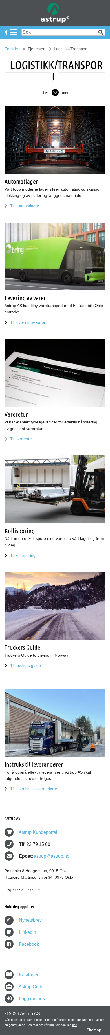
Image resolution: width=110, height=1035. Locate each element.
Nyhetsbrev (24, 920)
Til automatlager (24, 205)
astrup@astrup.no (51, 856)
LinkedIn (27, 932)
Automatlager (21, 181)
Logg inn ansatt (34, 998)
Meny (11, 32)
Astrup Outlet (32, 986)
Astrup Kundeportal (38, 832)
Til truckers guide (25, 665)
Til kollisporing (23, 555)
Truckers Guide (22, 647)
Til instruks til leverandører (33, 788)
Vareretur (16, 414)
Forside (11, 48)
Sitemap (94, 1030)
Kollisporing (20, 530)
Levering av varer (25, 298)
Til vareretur (21, 439)
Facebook (28, 944)
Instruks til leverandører (34, 764)
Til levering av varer (27, 322)
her (74, 1025)
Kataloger (28, 974)
